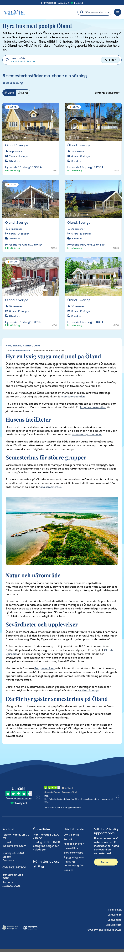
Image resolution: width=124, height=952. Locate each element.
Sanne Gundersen (19, 350)
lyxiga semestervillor (93, 407)
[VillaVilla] (13, 12)
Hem (8, 345)
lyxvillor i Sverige (88, 690)
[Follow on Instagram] (39, 867)
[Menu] (117, 12)
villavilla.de (115, 914)
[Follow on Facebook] (35, 867)
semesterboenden (73, 396)
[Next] (54, 120)
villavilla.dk (115, 909)
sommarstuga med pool (87, 434)
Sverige (27, 345)
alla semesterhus (51, 487)
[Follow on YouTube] (42, 867)
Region (17, 345)
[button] (55, 107)
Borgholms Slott (44, 668)
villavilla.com (114, 924)
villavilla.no (115, 919)
